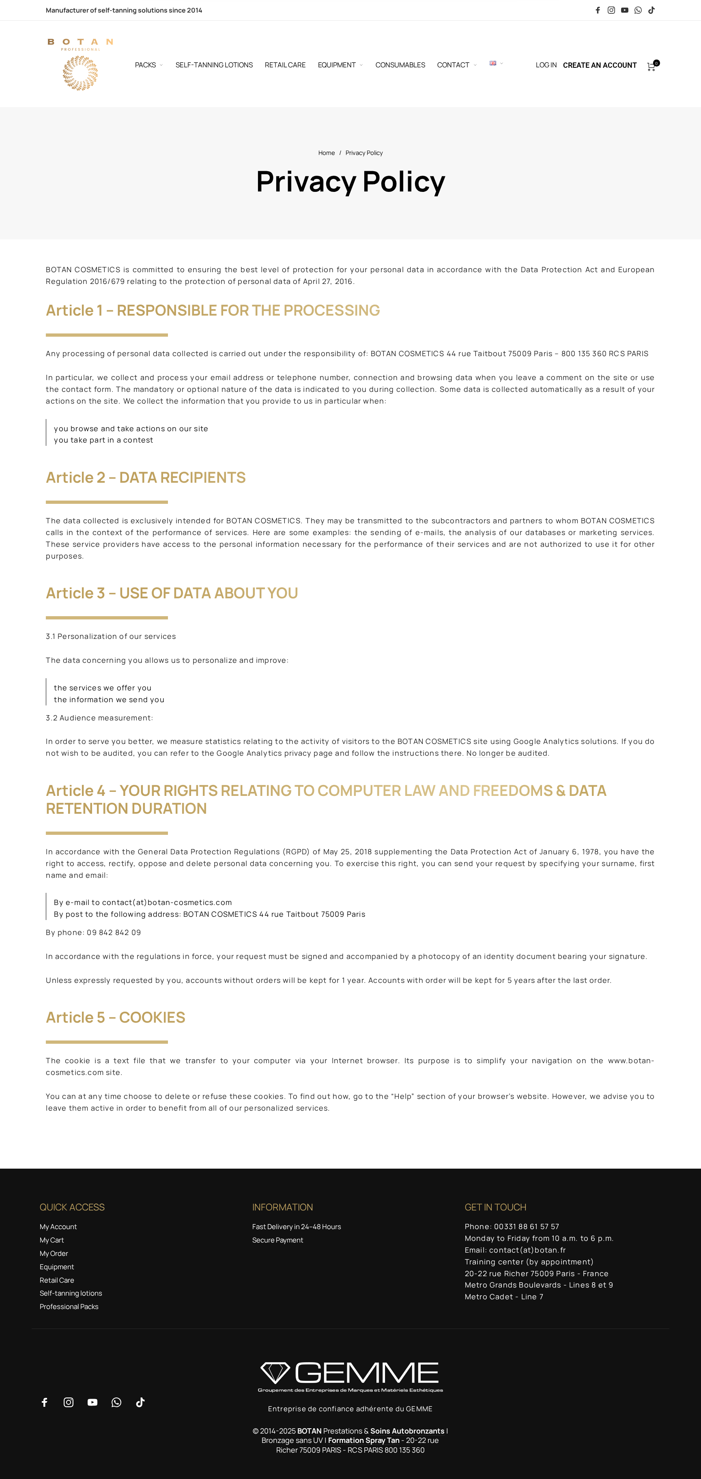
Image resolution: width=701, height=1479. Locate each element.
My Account (58, 1226)
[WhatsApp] (638, 10)
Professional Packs (69, 1306)
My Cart (52, 1240)
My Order (54, 1253)
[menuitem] (155, 65)
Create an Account (600, 65)
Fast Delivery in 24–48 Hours (296, 1226)
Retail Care (57, 1280)
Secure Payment (277, 1240)
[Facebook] (598, 10)
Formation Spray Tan (364, 1440)
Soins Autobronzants (407, 1431)
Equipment (57, 1266)
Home (326, 152)
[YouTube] (624, 10)
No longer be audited (507, 753)
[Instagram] (611, 10)
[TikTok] (651, 10)
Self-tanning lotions (71, 1293)
